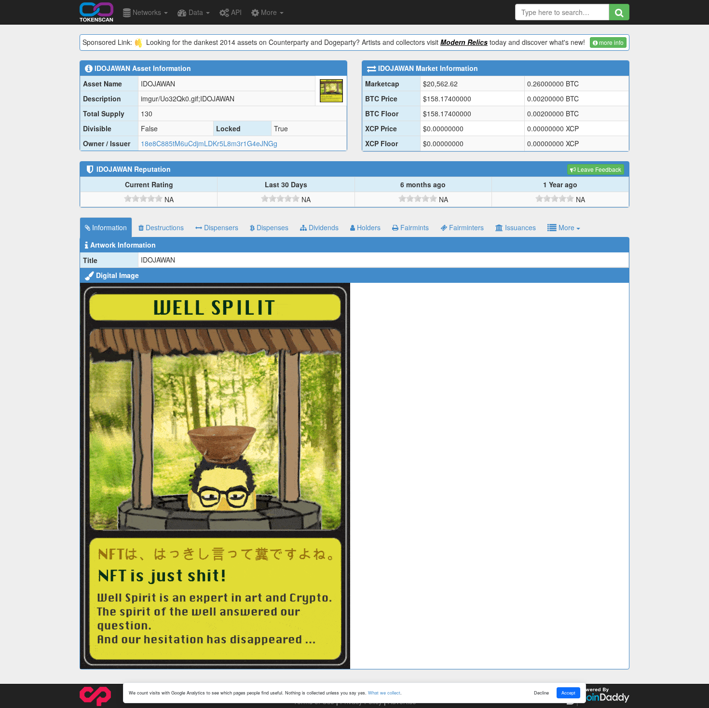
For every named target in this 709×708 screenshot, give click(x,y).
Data (196, 12)
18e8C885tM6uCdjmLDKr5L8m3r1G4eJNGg (209, 143)
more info (611, 42)
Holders (368, 227)
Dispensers (220, 227)
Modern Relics (464, 42)
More (269, 12)
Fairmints (413, 227)
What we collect (384, 692)
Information (108, 227)
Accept (568, 692)
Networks (147, 12)
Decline (541, 692)
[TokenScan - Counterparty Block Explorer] (96, 10)
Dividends (323, 227)
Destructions (164, 227)
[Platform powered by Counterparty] (95, 695)
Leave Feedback (598, 169)
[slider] (143, 198)
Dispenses (271, 227)
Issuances (519, 227)
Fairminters (465, 227)
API (235, 12)
